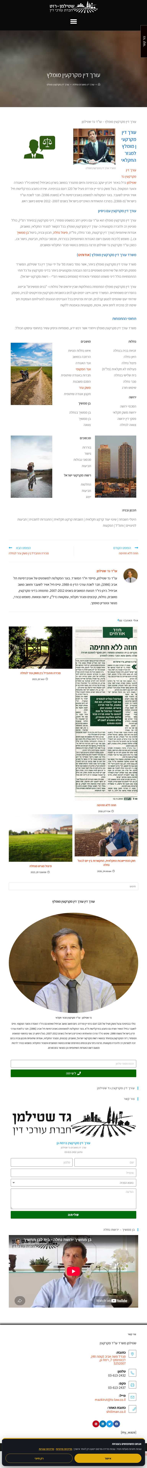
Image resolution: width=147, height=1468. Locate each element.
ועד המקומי (83, 369)
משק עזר (85, 387)
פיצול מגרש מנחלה (40, 866)
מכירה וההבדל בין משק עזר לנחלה (40, 673)
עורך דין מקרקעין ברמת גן (73, 1143)
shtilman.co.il (116, 1411)
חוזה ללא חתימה (106, 805)
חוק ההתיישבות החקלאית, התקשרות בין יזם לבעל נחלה (106, 863)
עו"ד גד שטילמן (107, 571)
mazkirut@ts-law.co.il (110, 1399)
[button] (73, 21)
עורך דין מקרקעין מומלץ (58, 84)
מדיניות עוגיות (46, 1449)
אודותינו (84, 254)
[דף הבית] (99, 84)
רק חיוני (39, 1458)
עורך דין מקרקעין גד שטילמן (128, 176)
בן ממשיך (23, 232)
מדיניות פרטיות (64, 1449)
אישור (108, 1458)
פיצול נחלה (60, 232)
